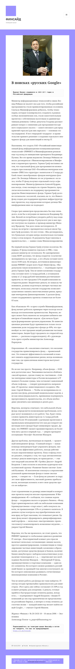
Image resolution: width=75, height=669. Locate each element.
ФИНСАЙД (13, 19)
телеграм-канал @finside (36, 662)
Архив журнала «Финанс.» (40, 646)
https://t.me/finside (22, 631)
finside (25, 646)
